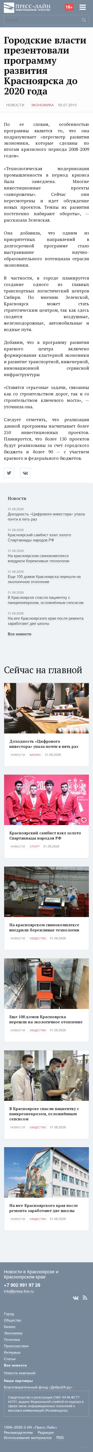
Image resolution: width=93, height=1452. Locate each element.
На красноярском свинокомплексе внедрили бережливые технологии (38, 558)
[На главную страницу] (27, 7)
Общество (38, 938)
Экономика (42, 104)
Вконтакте (76, 1298)
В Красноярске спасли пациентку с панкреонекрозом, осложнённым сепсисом (45, 599)
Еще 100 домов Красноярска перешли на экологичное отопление (44, 579)
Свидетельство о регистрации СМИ (34, 1397)
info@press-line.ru (19, 1291)
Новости (15, 104)
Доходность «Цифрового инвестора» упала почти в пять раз (46, 516)
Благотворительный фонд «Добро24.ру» (38, 1386)
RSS (85, 1298)
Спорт (35, 846)
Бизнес (35, 755)
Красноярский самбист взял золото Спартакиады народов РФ (39, 537)
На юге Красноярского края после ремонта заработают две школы (45, 620)
